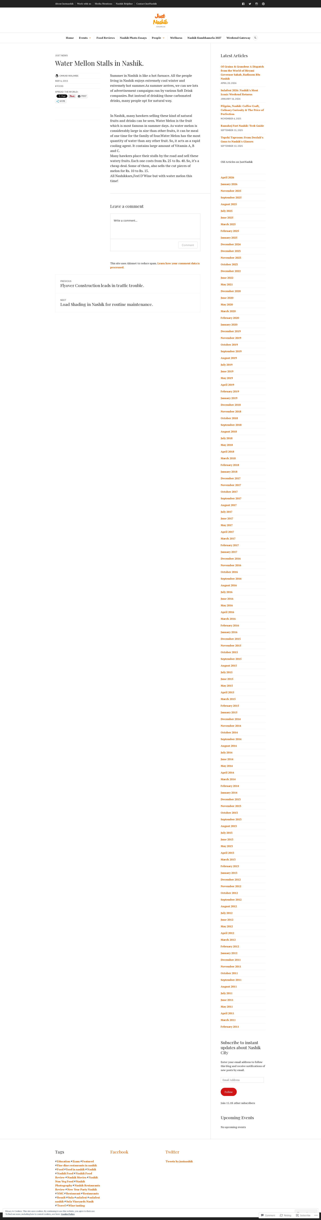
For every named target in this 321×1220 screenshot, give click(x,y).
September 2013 (231, 819)
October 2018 (229, 418)
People (156, 38)
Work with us (84, 3)
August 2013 (229, 826)
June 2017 (227, 518)
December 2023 (231, 251)
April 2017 (227, 532)
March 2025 (228, 224)
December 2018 (231, 405)
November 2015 (231, 645)
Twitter (172, 1151)
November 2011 (231, 966)
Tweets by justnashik (179, 1161)
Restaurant (73, 1193)
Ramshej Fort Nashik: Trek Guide (242, 126)
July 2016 (226, 592)
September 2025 (231, 197)
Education (63, 1161)
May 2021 (227, 284)
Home (70, 38)
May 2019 (227, 378)
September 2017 (231, 498)
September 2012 (231, 899)
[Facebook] (243, 3)
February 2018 (230, 465)
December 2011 (231, 960)
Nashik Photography (70, 1183)
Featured (88, 1161)
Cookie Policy (68, 1214)
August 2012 (229, 906)
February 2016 (230, 625)
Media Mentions (103, 3)
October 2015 (229, 652)
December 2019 (231, 331)
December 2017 (231, 478)
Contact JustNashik (146, 3)
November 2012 (231, 886)
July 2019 (226, 364)
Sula (71, 1197)
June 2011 (227, 1000)
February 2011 (230, 1026)
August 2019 (229, 358)
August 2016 (229, 585)
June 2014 (227, 759)
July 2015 (226, 672)
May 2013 (227, 846)
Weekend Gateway (238, 38)
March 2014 (228, 779)
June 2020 (227, 298)
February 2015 (230, 705)
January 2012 (229, 953)
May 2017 (227, 525)
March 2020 (228, 311)
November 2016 (231, 565)
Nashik (91, 1169)
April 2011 (227, 1013)
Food (60, 86)
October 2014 (229, 732)
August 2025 (229, 204)
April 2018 (227, 451)
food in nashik (75, 1169)
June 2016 (227, 598)
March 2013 (228, 859)
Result (61, 1197)
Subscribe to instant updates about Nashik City (241, 1047)
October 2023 (229, 264)
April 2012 (227, 933)
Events (83, 38)
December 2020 (231, 291)
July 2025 (226, 211)
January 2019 (229, 398)
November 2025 (231, 191)
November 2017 (231, 485)
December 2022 (231, 271)
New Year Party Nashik (82, 1189)
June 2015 (227, 679)
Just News (61, 55)
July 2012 (226, 913)
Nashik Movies (76, 1177)
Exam (76, 1161)
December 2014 (231, 719)
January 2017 (229, 552)
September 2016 (231, 578)
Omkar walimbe (68, 75)
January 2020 (229, 324)
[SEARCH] (255, 37)
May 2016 (227, 605)
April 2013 (227, 853)
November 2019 (231, 338)
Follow (229, 1092)
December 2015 (231, 639)
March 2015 (228, 699)
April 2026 (227, 177)
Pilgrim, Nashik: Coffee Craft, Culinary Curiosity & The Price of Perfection (242, 110)
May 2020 (227, 304)
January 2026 (229, 184)
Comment (188, 245)
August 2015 (229, 665)
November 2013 (231, 806)
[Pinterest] (263, 3)
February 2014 (230, 786)
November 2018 (231, 411)
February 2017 (230, 545)
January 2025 (229, 237)
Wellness (176, 38)
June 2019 (227, 371)
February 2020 (230, 318)
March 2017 (228, 538)
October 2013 (229, 812)
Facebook (119, 1151)
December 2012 (231, 879)
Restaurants (91, 1193)
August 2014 (229, 746)
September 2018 (231, 425)
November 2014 (231, 726)
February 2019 (230, 391)
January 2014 (229, 792)
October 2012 (229, 893)
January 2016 (229, 632)
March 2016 (228, 619)
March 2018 (228, 458)
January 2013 (229, 873)
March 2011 (228, 1020)
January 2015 (229, 712)
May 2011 (227, 1006)
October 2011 (229, 973)
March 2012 (228, 939)
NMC (60, 1193)
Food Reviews (106, 38)
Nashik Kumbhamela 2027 (204, 38)
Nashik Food (65, 1173)
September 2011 (231, 980)
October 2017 (229, 491)
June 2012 (227, 919)
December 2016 (231, 558)
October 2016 (229, 572)
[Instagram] (256, 3)
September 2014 (231, 739)
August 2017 (229, 505)
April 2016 (227, 612)
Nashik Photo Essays (133, 38)
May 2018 (227, 445)
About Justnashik (64, 3)
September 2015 (231, 659)
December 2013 (231, 799)
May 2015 (227, 685)
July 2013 (226, 833)
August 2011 (229, 986)
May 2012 (227, 926)
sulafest (81, 1197)
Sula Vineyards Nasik (80, 1201)
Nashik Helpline (124, 3)
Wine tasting (76, 1205)
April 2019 (227, 384)
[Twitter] (249, 3)
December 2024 (231, 244)
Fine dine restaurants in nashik (77, 1165)
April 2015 (227, 692)
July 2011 (226, 993)
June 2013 (227, 839)
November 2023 (231, 257)
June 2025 (227, 217)
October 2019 (229, 344)
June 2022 (227, 278)
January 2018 (229, 471)
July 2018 (226, 438)
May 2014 (227, 766)
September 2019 (231, 351)
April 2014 (227, 772)
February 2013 (230, 866)
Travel (61, 1205)
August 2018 (229, 431)
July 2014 (226, 752)
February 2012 (230, 946)
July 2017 (226, 512)
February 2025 (230, 231)
